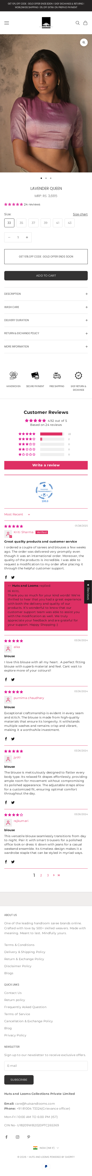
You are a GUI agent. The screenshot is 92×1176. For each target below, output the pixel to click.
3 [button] (48, 875)
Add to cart (46, 275)
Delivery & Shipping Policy (24, 952)
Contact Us (13, 993)
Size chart (80, 214)
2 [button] (41, 875)
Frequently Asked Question (25, 1007)
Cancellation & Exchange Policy (28, 1021)
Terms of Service (17, 1014)
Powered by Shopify (62, 1157)
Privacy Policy (15, 1035)
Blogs (8, 973)
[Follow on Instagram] (17, 1137)
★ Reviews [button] (88, 592)
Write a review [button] (46, 465)
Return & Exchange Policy (24, 959)
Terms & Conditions (19, 945)
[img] (13, 526)
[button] (14, 204)
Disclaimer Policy (18, 966)
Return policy (14, 1000)
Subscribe (18, 1079)
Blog (8, 1028)
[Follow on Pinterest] (29, 1137)
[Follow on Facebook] (6, 1137)
